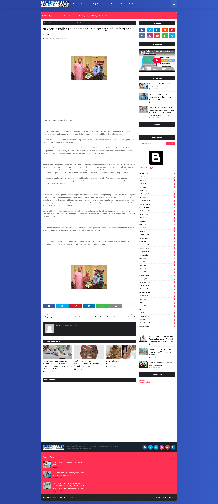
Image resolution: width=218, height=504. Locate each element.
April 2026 (157, 187)
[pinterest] (172, 30)
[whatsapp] (165, 35)
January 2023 (157, 319)
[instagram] (150, 35)
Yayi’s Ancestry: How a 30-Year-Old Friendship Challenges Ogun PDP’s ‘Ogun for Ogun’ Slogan (80, 16)
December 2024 (157, 241)
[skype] (172, 35)
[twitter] (150, 30)
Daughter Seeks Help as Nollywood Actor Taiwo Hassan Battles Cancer (161, 97)
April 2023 (157, 309)
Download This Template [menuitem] (130, 4)
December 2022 (157, 323)
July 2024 (157, 258)
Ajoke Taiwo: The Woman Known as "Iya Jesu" (161, 85)
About (164, 497)
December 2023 (157, 282)
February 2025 (157, 234)
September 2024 (157, 251)
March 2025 (157, 231)
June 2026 (157, 180)
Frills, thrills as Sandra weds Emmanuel (116, 362)
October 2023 (157, 289)
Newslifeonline (50, 38)
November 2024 (157, 245)
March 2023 (157, 313)
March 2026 (157, 190)
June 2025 (157, 221)
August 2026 (157, 173)
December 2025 (157, 200)
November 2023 (157, 285)
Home (46, 23)
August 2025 (157, 214)
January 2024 (157, 279)
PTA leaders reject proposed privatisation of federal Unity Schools (160, 352)
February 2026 (157, 194)
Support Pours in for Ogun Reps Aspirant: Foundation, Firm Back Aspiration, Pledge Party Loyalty (161, 339)
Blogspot (53, 497)
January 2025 (157, 238)
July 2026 (157, 177)
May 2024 (157, 265)
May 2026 (157, 183)
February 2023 (157, 316)
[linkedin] (157, 30)
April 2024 (157, 268)
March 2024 (157, 272)
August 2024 (157, 255)
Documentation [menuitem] (110, 4)
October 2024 (157, 248)
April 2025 (157, 228)
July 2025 (157, 217)
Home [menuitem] (75, 4)
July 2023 (157, 299)
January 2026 (157, 197)
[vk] (142, 35)
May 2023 (157, 306)
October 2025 (157, 207)
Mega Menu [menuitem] (97, 4)
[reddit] (165, 30)
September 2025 (157, 211)
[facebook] (142, 30)
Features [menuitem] (84, 4)
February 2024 (157, 275)
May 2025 (157, 224)
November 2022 (157, 326)
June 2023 (157, 302)
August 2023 (157, 296)
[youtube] (157, 35)
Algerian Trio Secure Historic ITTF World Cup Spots (161, 364)
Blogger (70, 497)
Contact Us (172, 497)
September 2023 (157, 292)
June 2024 (157, 262)
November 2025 (157, 204)
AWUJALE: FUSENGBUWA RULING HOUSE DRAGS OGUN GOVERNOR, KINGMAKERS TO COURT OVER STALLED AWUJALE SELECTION (57, 365)
